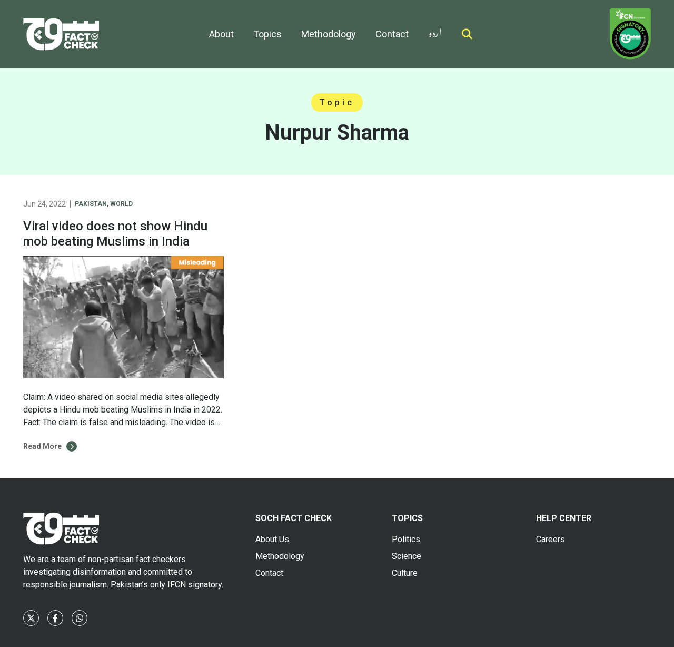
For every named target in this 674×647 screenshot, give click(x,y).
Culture (405, 573)
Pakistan (91, 204)
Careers (550, 539)
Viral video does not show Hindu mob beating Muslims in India (115, 234)
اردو (435, 31)
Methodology (328, 34)
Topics (267, 34)
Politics (406, 539)
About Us (272, 539)
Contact (392, 34)
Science (406, 556)
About (221, 34)
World (121, 204)
